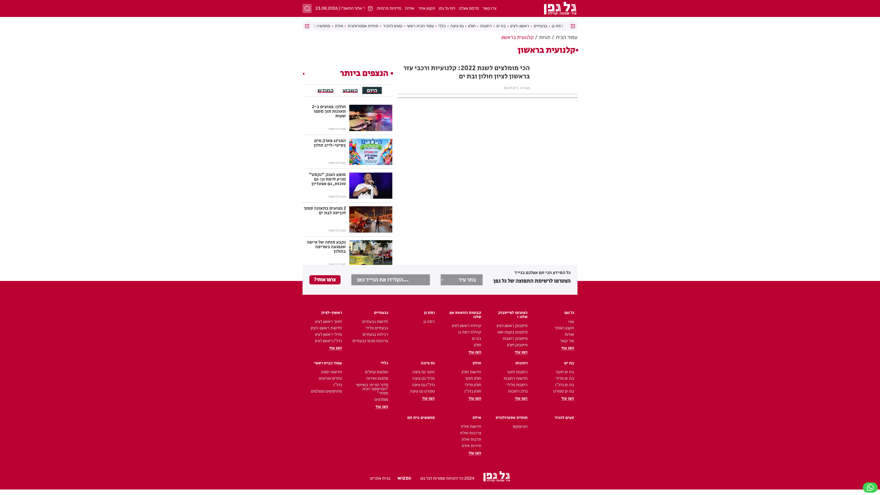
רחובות (486, 25)
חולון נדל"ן (473, 391)
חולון (472, 25)
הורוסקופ (520, 426)
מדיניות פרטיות (389, 8)
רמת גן (557, 25)
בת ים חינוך (565, 371)
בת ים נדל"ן (564, 384)
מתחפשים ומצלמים (326, 391)
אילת (339, 25)
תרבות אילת (471, 439)
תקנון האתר (564, 327)
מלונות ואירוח (377, 378)
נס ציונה (457, 25)
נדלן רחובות (518, 391)
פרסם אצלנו (469, 8)
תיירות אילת (471, 445)
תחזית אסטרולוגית (363, 25)
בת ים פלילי (565, 378)
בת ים (501, 25)
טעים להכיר (392, 25)
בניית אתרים (380, 478)
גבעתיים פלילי (377, 327)
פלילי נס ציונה (423, 378)
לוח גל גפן (447, 8)
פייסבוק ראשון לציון (512, 325)
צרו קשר (489, 8)
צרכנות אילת (470, 432)
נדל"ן (337, 384)
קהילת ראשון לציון (466, 325)
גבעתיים (540, 25)
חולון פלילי (473, 384)
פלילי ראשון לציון (328, 334)
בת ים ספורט (563, 391)
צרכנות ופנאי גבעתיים (370, 340)
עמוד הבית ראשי (420, 25)
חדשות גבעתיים (375, 321)
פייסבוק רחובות (515, 338)
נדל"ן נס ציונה (423, 384)
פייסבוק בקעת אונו (513, 332)
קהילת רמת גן (469, 332)
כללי (442, 25)
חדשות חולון (471, 371)
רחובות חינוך (517, 371)
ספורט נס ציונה (422, 391)
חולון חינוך (473, 378)
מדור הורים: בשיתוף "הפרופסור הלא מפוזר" (372, 389)
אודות (409, 8)
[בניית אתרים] (404, 478)
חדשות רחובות (515, 378)
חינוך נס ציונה (423, 371)
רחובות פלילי (517, 384)
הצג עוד (567, 348)
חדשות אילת (471, 426)
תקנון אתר (426, 8)
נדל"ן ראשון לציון (328, 340)
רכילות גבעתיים (375, 334)
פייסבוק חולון (517, 344)
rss (571, 321)
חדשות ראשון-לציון (326, 327)
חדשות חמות (331, 371)
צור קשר (567, 340)
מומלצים (381, 399)
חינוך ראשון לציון (328, 321)
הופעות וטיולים (376, 371)
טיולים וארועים (330, 378)
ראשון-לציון (519, 25)
